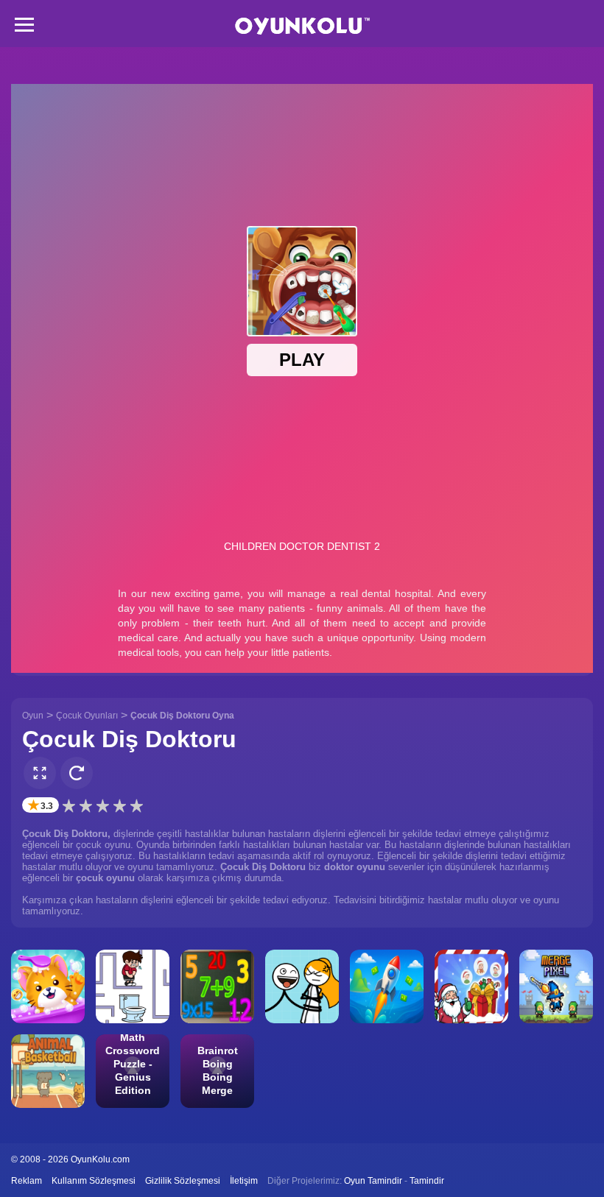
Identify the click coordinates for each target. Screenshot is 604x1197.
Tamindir (427, 1181)
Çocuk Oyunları (87, 715)
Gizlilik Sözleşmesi (182, 1181)
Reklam (26, 1181)
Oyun (32, 715)
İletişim (244, 1181)
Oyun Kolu (302, 26)
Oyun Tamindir (373, 1181)
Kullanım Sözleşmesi (94, 1181)
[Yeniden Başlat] (76, 773)
